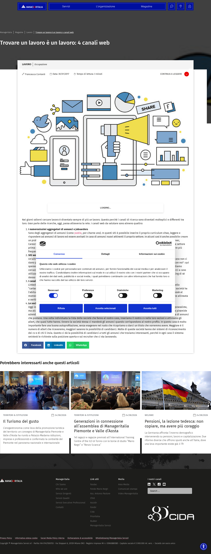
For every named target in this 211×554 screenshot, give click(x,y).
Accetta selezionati (105, 308)
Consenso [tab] (59, 254)
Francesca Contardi (35, 74)
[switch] (88, 295)
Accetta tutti (149, 308)
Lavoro (29, 32)
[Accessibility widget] (203, 546)
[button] (33, 345)
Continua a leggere (171, 74)
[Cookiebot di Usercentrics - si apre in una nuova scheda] (158, 243)
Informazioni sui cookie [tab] (152, 254)
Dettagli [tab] (105, 254)
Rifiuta (61, 308)
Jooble (78, 232)
